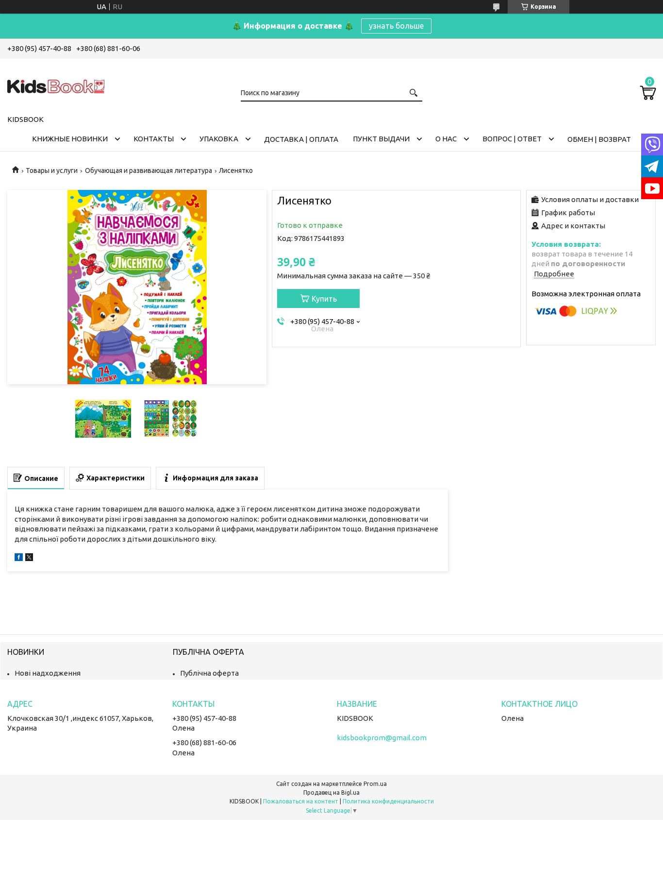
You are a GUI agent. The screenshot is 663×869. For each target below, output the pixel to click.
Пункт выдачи (381, 139)
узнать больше (396, 25)
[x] (29, 558)
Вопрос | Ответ (512, 139)
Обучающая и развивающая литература (148, 170)
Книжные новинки (70, 139)
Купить (324, 298)
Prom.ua (375, 784)
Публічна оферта (209, 673)
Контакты (153, 139)
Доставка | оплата (301, 139)
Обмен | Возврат (599, 139)
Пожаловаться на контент (300, 801)
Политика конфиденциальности (388, 801)
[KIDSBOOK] (55, 85)
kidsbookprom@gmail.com (382, 737)
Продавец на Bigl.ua (331, 792)
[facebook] (19, 558)
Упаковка (218, 139)
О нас (446, 139)
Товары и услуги (52, 170)
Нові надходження (48, 673)
